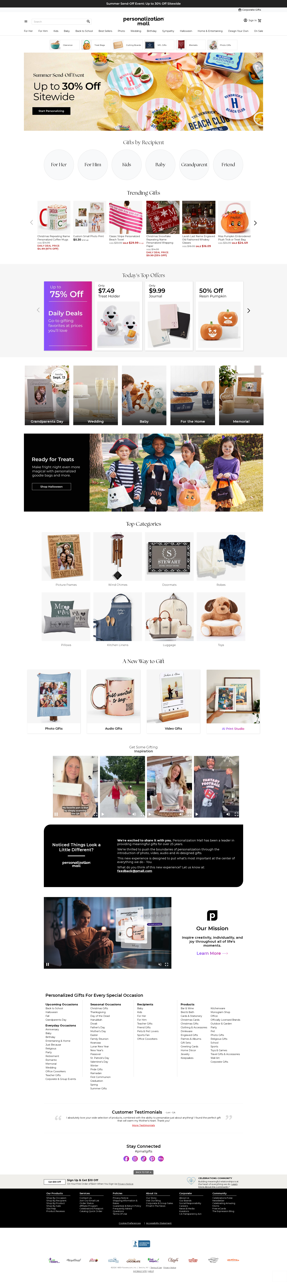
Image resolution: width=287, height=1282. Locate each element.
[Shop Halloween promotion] (143, 473)
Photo (121, 31)
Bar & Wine (187, 1008)
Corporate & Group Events (61, 1079)
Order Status (87, 1203)
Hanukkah (96, 1019)
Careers (183, 1206)
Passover (95, 1054)
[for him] (93, 165)
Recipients (145, 1004)
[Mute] (134, 814)
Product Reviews (55, 1211)
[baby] (160, 165)
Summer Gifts (98, 1088)
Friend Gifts (143, 1027)
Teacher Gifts (53, 1075)
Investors (184, 1211)
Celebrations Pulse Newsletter (222, 1199)
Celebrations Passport (91, 1208)
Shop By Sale (53, 1206)
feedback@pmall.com (134, 871)
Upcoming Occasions (62, 1004)
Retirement (52, 1056)
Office (214, 1016)
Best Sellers (105, 31)
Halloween (186, 31)
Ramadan (96, 1073)
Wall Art (215, 1057)
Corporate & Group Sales (159, 1203)
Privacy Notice (125, 1183)
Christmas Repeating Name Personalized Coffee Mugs (53, 238)
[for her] (59, 165)
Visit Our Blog (153, 1200)
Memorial (51, 1063)
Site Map (51, 1208)
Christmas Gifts (99, 1008)
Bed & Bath (187, 1012)
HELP (151, 1271)
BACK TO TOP (142, 1172)
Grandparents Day (56, 1019)
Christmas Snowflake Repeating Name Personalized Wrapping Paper (159, 241)
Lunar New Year (99, 1046)
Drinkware (186, 1031)
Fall (47, 1016)
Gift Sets (186, 1042)
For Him (43, 31)
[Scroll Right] (248, 310)
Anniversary (52, 1029)
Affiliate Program (89, 1206)
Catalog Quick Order (91, 1211)
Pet (213, 1031)
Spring (94, 1084)
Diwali (93, 1023)
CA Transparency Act (190, 1213)
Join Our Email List (89, 1200)
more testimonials (143, 1125)
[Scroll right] (255, 223)
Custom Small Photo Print (88, 236)
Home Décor (188, 1050)
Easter (94, 1035)
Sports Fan (143, 1035)
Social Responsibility (190, 1203)
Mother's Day (98, 1031)
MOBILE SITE (140, 1271)
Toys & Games (219, 1050)
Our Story (151, 1198)
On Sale (258, 31)
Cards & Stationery (191, 1016)
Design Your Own (238, 31)
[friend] (228, 165)
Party (49, 1052)
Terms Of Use (120, 1213)
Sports (214, 1046)
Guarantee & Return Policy (127, 1206)
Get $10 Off (54, 1182)
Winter (94, 1065)
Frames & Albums (191, 1038)
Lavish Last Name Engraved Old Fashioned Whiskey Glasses (198, 239)
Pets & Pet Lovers (147, 1031)
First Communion (100, 1077)
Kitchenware (218, 1008)
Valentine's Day (99, 1061)
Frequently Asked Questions (122, 1209)
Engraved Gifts (189, 1035)
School (214, 1042)
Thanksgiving (98, 1012)
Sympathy (168, 31)
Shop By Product (55, 1203)
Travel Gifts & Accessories (225, 1054)
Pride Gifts (96, 1069)
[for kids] (127, 165)
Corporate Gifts (219, 1061)
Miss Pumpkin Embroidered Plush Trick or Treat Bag (234, 238)
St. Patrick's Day (99, 1057)
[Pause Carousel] (56, 814)
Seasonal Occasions (105, 1004)
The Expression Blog (223, 1211)
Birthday (152, 31)
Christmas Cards (190, 1019)
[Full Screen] (95, 814)
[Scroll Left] (32, 223)
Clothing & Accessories (194, 1027)
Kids (55, 31)
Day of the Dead (100, 1016)
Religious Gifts (219, 1038)
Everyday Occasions (61, 1025)
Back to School (84, 31)
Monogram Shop (220, 1012)
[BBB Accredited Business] (141, 1247)
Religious (51, 1048)
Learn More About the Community (218, 1185)
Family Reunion (99, 1038)
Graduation (96, 1080)
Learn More (209, 953)
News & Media (186, 1208)
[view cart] (260, 20)
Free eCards (219, 1208)
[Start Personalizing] (143, 130)
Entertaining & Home (58, 1040)
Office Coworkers (56, 1071)
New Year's (96, 1050)
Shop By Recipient (56, 1200)
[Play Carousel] (103, 814)
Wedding (136, 31)
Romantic (51, 1059)
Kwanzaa (95, 1042)
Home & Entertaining (210, 31)
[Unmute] (87, 814)
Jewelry (185, 1054)
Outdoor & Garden (221, 1023)
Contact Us (86, 1198)
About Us (184, 1198)
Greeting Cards (189, 1046)
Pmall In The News (155, 1206)
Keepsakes (187, 1057)
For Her (28, 31)
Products (187, 1004)
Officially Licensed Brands (225, 1019)
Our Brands (185, 1200)
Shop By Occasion (56, 1198)
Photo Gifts (217, 1035)
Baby (67, 31)
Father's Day (97, 1027)
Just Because (53, 1044)
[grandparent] (194, 165)
